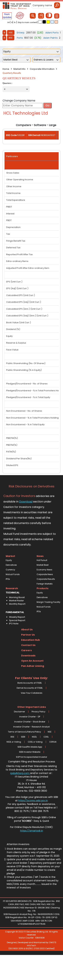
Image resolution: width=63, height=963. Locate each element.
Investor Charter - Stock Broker (29, 721)
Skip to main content (27, 22)
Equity (9, 560)
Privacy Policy (38, 711)
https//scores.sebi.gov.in (33, 800)
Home (6, 69)
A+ (8, 22)
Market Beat (43, 564)
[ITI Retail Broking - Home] (17, 5)
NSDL (34, 736)
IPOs (8, 579)
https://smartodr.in (31, 830)
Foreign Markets (45, 583)
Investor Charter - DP (29, 716)
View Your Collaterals (31, 693)
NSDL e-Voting (14, 741)
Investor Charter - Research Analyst (31, 726)
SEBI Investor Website (29, 751)
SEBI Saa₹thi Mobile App (29, 746)
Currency (10, 569)
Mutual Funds (13, 574)
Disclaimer (19, 711)
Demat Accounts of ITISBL (30, 687)
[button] (40, 22)
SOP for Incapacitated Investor (31, 757)
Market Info (19, 69)
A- (15, 22)
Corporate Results (46, 579)
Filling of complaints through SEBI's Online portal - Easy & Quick (31, 819)
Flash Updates (7, 16)
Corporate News (45, 574)
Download (25, 502)
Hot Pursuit (42, 560)
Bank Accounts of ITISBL (29, 682)
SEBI (23, 736)
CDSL (46, 736)
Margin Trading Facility (47, 602)
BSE (11, 37)
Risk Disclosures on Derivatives (31, 486)
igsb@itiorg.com (20, 773)
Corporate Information (42, 69)
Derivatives (11, 564)
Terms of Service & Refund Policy (24, 731)
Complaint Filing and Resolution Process (31, 761)
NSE (11, 32)
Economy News (44, 569)
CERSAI (52, 741)
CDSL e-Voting (35, 741)
